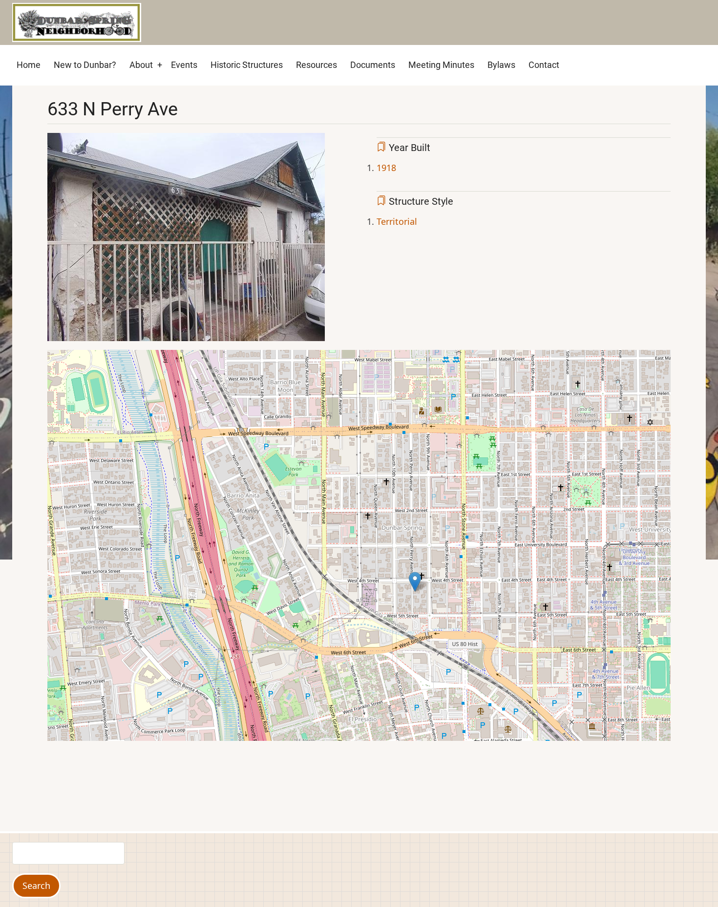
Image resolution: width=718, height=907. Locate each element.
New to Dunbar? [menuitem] (85, 65)
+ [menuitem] (159, 65)
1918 (386, 167)
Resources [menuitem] (316, 65)
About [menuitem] (141, 65)
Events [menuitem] (184, 65)
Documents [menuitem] (372, 65)
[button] (186, 240)
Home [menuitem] (29, 65)
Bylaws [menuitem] (501, 65)
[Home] (76, 21)
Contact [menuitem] (543, 65)
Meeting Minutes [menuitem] (441, 65)
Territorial (397, 221)
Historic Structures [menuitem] (247, 65)
